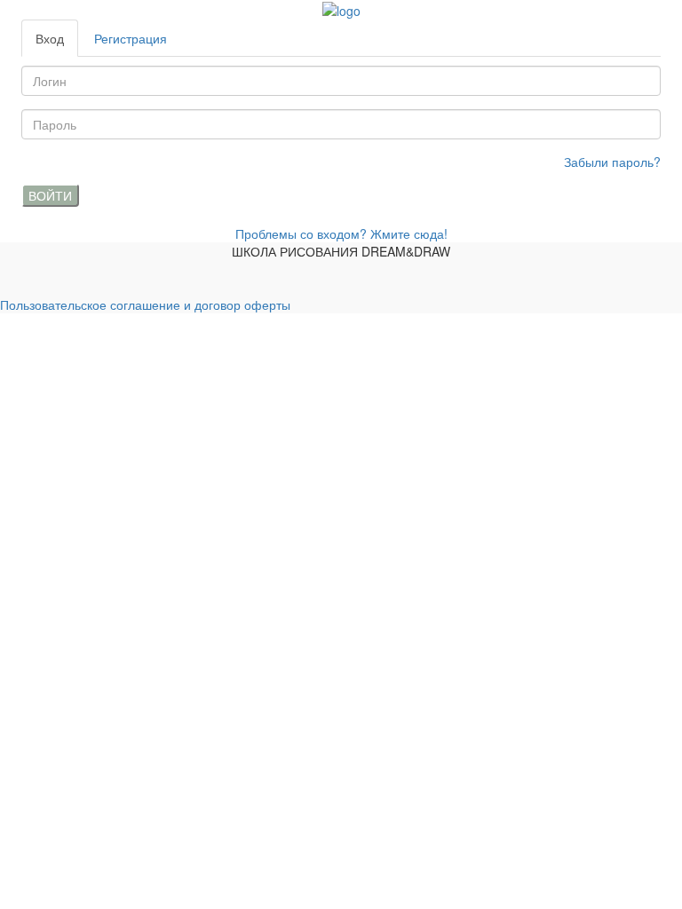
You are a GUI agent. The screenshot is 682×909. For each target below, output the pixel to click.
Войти (50, 195)
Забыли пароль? (612, 161)
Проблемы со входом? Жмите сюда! (341, 233)
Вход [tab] (50, 38)
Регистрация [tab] (130, 38)
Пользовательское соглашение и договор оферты (145, 304)
